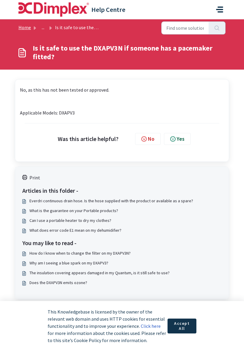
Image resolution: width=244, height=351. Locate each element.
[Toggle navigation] (220, 9)
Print (34, 178)
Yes (180, 138)
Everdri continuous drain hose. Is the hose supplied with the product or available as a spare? (111, 200)
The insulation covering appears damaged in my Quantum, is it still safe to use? (99, 272)
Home (24, 27)
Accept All (182, 326)
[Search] (217, 28)
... (43, 27)
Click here (151, 326)
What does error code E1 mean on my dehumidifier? (75, 230)
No (151, 138)
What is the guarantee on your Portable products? (73, 210)
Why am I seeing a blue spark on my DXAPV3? (68, 263)
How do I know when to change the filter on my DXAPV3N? (80, 253)
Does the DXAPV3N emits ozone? (58, 282)
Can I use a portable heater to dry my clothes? (70, 220)
